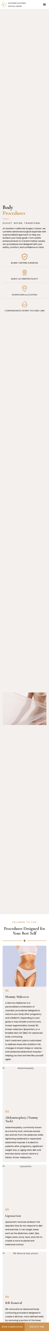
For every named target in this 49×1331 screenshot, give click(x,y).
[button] (44, 4)
